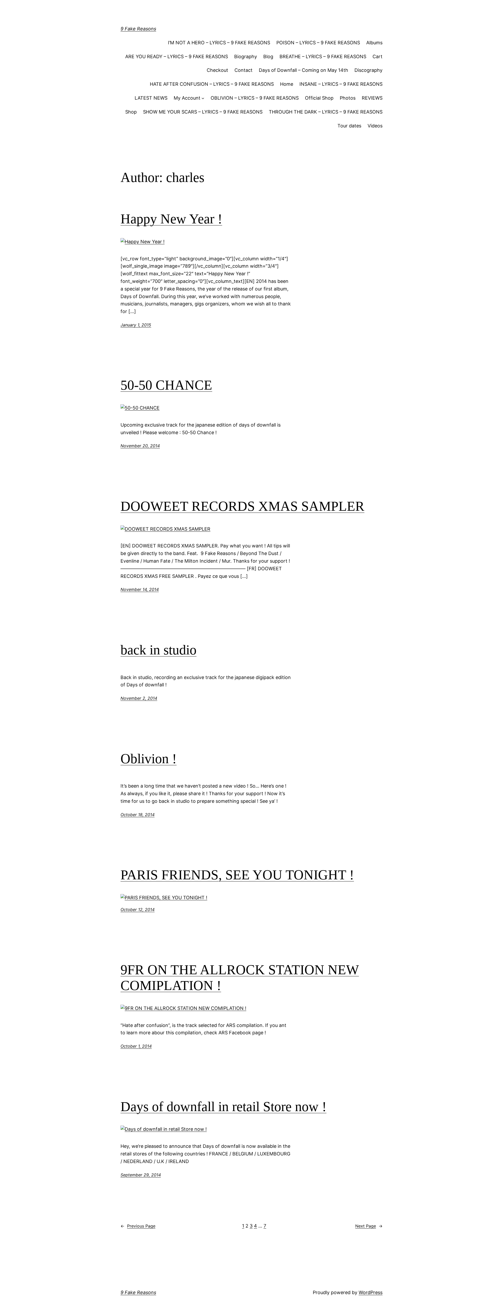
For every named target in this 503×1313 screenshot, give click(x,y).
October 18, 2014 (138, 814)
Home (286, 84)
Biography (245, 56)
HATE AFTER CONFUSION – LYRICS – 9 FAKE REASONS (212, 84)
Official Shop (319, 98)
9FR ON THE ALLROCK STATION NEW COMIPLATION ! (240, 977)
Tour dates (349, 125)
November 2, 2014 (139, 698)
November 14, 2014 (140, 589)
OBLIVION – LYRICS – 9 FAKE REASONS (255, 98)
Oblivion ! (149, 758)
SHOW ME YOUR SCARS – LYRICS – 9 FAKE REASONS (203, 112)
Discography (368, 70)
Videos (375, 125)
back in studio (158, 649)
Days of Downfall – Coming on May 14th (303, 70)
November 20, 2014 (140, 445)
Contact (243, 70)
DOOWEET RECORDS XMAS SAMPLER (242, 506)
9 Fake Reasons (138, 28)
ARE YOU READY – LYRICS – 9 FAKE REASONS (176, 56)
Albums (374, 42)
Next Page (368, 1226)
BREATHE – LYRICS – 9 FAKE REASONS (323, 56)
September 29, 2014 (141, 1174)
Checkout (217, 70)
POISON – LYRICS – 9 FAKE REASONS (318, 42)
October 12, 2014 (138, 909)
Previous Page (138, 1226)
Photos (348, 98)
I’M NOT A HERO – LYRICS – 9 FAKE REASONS (219, 42)
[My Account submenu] (202, 98)
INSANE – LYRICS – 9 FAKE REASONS (340, 84)
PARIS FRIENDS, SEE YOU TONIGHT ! (237, 874)
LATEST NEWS (151, 98)
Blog (268, 56)
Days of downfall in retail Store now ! (223, 1106)
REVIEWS (372, 98)
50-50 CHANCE (166, 385)
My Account (187, 98)
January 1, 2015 (136, 324)
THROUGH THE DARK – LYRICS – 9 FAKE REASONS (325, 112)
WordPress (370, 1292)
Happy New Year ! (171, 218)
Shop (131, 112)
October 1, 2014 (136, 1046)
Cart (377, 56)
